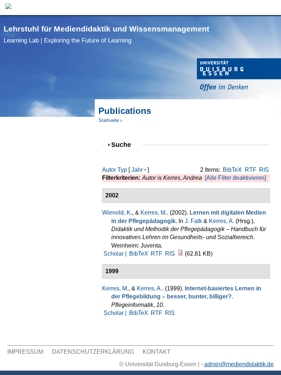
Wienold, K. (117, 212)
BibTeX (232, 170)
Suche (124, 144)
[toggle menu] (272, 7)
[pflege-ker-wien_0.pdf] (180, 253)
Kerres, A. (221, 221)
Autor (109, 170)
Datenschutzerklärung (93, 352)
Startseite (108, 120)
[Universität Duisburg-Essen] (239, 75)
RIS (264, 170)
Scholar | (116, 253)
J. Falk (193, 221)
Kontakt (157, 352)
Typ (122, 170)
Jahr (137, 170)
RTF (250, 170)
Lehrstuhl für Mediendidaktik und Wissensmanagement (106, 34)
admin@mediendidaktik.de (239, 364)
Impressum (25, 352)
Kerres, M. (153, 212)
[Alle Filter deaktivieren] (235, 178)
